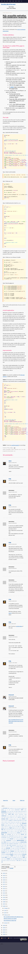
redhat (5, 845)
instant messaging (17, 829)
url (8, 857)
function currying (11, 826)
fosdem (17, 825)
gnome (25, 826)
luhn (17, 834)
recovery (2, 845)
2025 (4, 873)
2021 (4, 877)
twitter (12, 855)
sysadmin (3, 852)
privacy (19, 842)
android (22, 808)
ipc (14, 831)
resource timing (19, 845)
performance (21, 840)
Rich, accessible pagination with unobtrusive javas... (13, 916)
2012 (4, 893)
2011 (4, 895)
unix (6, 857)
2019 (4, 882)
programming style (5, 843)
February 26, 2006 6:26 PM (13, 568)
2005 (4, 925)
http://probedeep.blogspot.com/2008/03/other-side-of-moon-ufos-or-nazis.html (16, 721)
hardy (16, 828)
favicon (14, 823)
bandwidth (3, 811)
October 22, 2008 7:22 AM (12, 707)
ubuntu (24, 855)
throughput (15, 854)
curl (21, 817)
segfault (13, 848)
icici (6, 829)
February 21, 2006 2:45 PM (13, 462)
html (23, 828)
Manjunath (11, 695)
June (5, 910)
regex (8, 845)
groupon (8, 828)
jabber (25, 831)
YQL (23, 860)
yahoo (20, 860)
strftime (18, 851)
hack (10, 828)
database (3, 819)
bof (24, 811)
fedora (18, 823)
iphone (16, 831)
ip (9, 831)
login (13, 834)
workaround (8, 860)
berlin (11, 811)
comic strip (11, 814)
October (6, 908)
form (13, 825)
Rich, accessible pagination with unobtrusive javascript (15, 17)
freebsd (25, 825)
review (23, 845)
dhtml (12, 449)
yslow (25, 860)
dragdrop (10, 820)
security (8, 848)
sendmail (23, 848)
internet (25, 829)
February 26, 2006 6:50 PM (13, 581)
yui (14, 451)
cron (14, 817)
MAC (19, 834)
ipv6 (18, 831)
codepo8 (3, 814)
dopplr (6, 820)
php (25, 449)
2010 (4, 897)
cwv (23, 817)
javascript (16, 449)
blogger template (20, 811)
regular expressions (12, 845)
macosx (23, 834)
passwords (8, 840)
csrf (17, 817)
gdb (15, 826)
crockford (11, 817)
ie (7, 829)
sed (11, 848)
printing (16, 842)
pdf (12, 840)
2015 (4, 886)
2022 (4, 875)
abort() (10, 613)
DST (13, 820)
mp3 (21, 837)
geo (19, 826)
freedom (2, 826)
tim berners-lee (20, 854)
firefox (3, 825)
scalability (22, 846)
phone (2, 842)
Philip (10, 479)
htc (21, 828)
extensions (7, 823)
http (2, 829)
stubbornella (22, 851)
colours (6, 814)
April (5, 912)
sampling (18, 846)
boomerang (4, 812)
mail (25, 834)
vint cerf (17, 857)
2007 (4, 904)
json (20, 449)
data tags (25, 817)
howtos (20, 828)
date (7, 819)
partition (4, 840)
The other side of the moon (8, 4)
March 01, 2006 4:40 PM (12, 623)
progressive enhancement (8, 451)
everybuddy (3, 823)
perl (25, 840)
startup (9, 851)
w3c (20, 857)
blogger (17, 811)
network (12, 838)
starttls (6, 851)
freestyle (5, 826)
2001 (4, 932)
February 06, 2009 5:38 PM (13, 746)
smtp (18, 849)
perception (15, 840)
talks (11, 852)
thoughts (11, 854)
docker (2, 820)
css (19, 817)
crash (2, 817)
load (6, 834)
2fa (2, 808)
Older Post (22, 800)
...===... (2, 944)
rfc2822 (25, 845)
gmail (23, 826)
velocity (14, 857)
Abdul (10, 461)
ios (7, 831)
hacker (13, 828)
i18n (4, 829)
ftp (8, 826)
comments (17, 814)
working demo (19, 626)
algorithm (19, 808)
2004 (4, 927)
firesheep (6, 825)
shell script (7, 849)
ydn (22, 860)
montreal (14, 837)
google (2, 828)
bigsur (13, 811)
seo (25, 848)
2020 (4, 879)
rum (11, 846)
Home (14, 800)
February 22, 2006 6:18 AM (13, 544)
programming (23, 842)
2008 (4, 901)
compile (25, 814)
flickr (9, 825)
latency (19, 832)
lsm (22, 449)
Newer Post (5, 800)
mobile (12, 837)
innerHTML (11, 829)
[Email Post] (14, 447)
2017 (4, 884)
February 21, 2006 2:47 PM (13, 480)
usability (10, 857)
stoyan (16, 851)
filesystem (24, 823)
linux (3, 834)
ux (12, 857)
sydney (25, 851)
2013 (4, 890)
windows (4, 860)
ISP (23, 831)
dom (4, 820)
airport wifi (16, 808)
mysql (25, 837)
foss (19, 825)
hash (17, 828)
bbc (7, 811)
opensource (22, 838)
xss (17, 860)
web (24, 857)
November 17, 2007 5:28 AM (13, 662)
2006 (4, 906)
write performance (13, 860)
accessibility (8, 449)
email (26, 820)
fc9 (16, 823)
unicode (3, 857)
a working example (15, 445)
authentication (18, 809)
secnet (5, 848)
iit (8, 829)
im (9, 829)
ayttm (22, 809)
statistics (12, 851)
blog (14, 811)
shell (4, 849)
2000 (4, 934)
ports (11, 842)
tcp (13, 852)
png (9, 842)
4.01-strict (5, 808)
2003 (4, 929)
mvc (23, 837)
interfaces (21, 829)
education (22, 820)
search (2, 848)
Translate (11, 868)
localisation (9, 834)
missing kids (9, 837)
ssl (4, 851)
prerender (13, 842)
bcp (8, 811)
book (25, 811)
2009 (4, 899)
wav (21, 857)
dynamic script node (17, 820)
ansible (25, 808)
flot (11, 825)
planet (7, 842)
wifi (2, 860)
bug (10, 812)
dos (8, 820)
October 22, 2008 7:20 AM (12, 696)
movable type (18, 837)
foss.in (22, 825)
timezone (24, 854)
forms (15, 825)
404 (8, 808)
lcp (25, 832)
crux (15, 817)
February (6, 914)
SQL (2, 851)
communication (21, 814)
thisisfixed (7, 854)
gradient (5, 828)
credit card (8, 817)
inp (14, 829)
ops (2, 840)
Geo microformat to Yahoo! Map (10, 920)
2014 (4, 888)
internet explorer (4, 831)
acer (14, 808)
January (6, 922)
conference (4, 815)
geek (17, 826)
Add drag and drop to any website (10, 918)
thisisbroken (3, 854)
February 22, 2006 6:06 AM (13, 523)
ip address (11, 831)
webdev (8, 858)
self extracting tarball (18, 848)
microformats (4, 837)
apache (3, 809)
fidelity (21, 823)
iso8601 (21, 831)
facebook (10, 823)
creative (4, 817)
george (21, 826)
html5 (25, 828)
